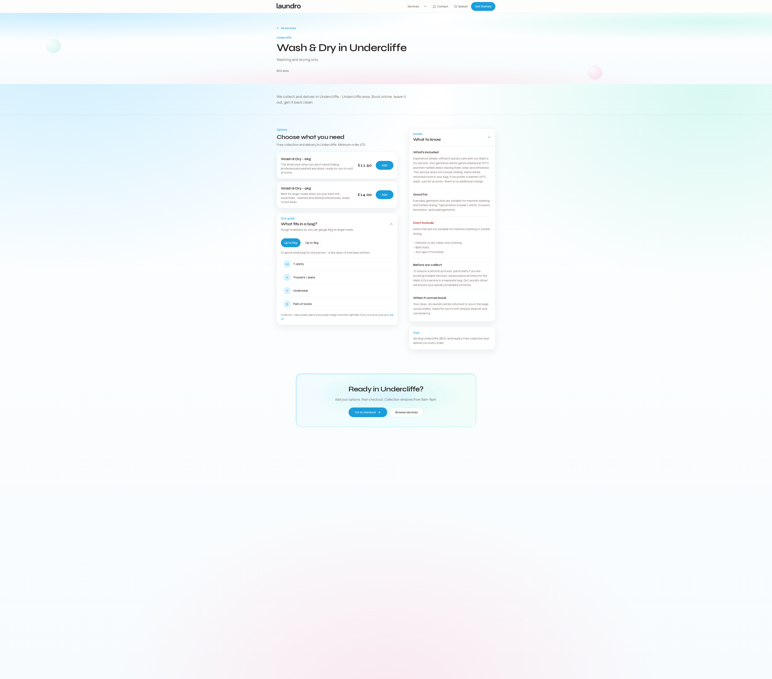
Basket (463, 6)
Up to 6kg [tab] (290, 243)
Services (413, 6)
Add (384, 165)
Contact (442, 6)
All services (288, 28)
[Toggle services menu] (425, 6)
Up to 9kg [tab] (312, 243)
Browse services (406, 412)
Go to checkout (365, 412)
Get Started (483, 6)
